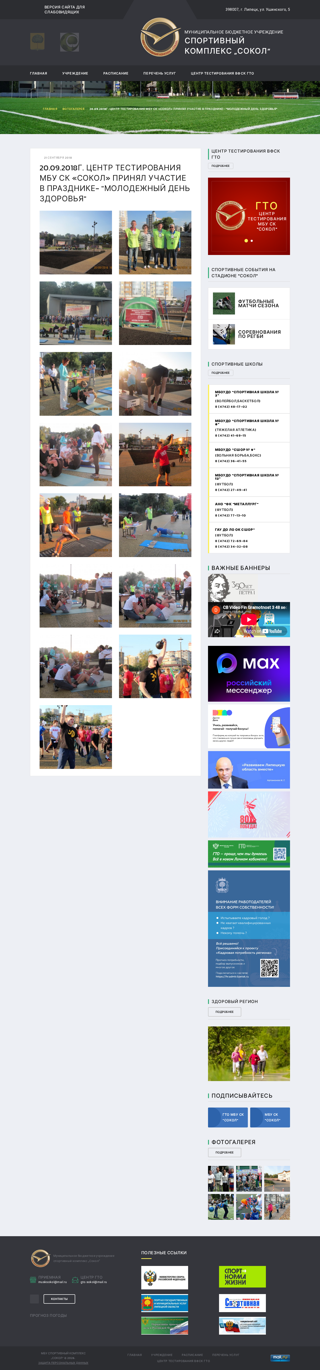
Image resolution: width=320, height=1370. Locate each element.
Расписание (116, 74)
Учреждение (75, 74)
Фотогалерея (73, 109)
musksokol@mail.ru (52, 1282)
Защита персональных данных (63, 1363)
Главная (38, 74)
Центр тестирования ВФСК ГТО (222, 74)
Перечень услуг (159, 74)
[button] (246, 241)
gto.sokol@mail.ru (249, 209)
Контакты (59, 1299)
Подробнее (221, 166)
